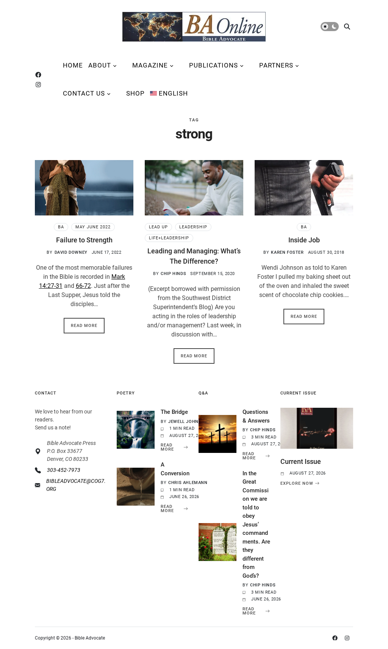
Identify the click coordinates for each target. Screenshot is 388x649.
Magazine (150, 65)
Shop (135, 93)
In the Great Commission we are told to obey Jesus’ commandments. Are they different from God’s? (256, 524)
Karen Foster (287, 252)
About (99, 65)
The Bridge (174, 412)
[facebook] (40, 74)
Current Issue (300, 461)
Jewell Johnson (188, 421)
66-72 (83, 285)
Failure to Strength (84, 240)
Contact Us (84, 93)
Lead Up (158, 227)
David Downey (71, 252)
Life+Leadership (169, 238)
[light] (330, 26)
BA (61, 227)
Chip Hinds (173, 273)
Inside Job (304, 240)
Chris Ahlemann (187, 482)
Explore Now (296, 483)
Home (73, 65)
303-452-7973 (63, 470)
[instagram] (40, 84)
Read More (84, 325)
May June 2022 (93, 227)
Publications (213, 65)
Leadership (193, 227)
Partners (276, 65)
